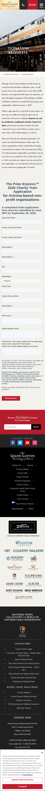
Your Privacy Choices (24, 504)
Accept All (22, 786)
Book (32, 5)
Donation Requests (23, 481)
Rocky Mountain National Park (23, 677)
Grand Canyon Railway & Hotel (23, 696)
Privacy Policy (23, 485)
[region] (22, 770)
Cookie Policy (22, 495)
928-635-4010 (25, 734)
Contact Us (16, 465)
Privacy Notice (27, 775)
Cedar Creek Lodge (24, 649)
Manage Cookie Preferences (22, 780)
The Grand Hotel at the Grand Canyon (23, 663)
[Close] (42, 752)
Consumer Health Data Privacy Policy (22, 489)
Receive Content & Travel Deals (22, 419)
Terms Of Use (22, 499)
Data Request (17, 509)
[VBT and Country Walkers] (24, 551)
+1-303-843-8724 (29, 744)
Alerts (31, 509)
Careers (30, 465)
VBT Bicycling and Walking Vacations (23, 704)
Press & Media (23, 469)
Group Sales (23, 473)
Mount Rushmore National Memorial (24, 674)
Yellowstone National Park (24, 681)
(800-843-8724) (29, 740)
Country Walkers (24, 692)
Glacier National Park (24, 659)
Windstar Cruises (24, 708)
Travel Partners (22, 477)
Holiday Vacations (23, 700)
